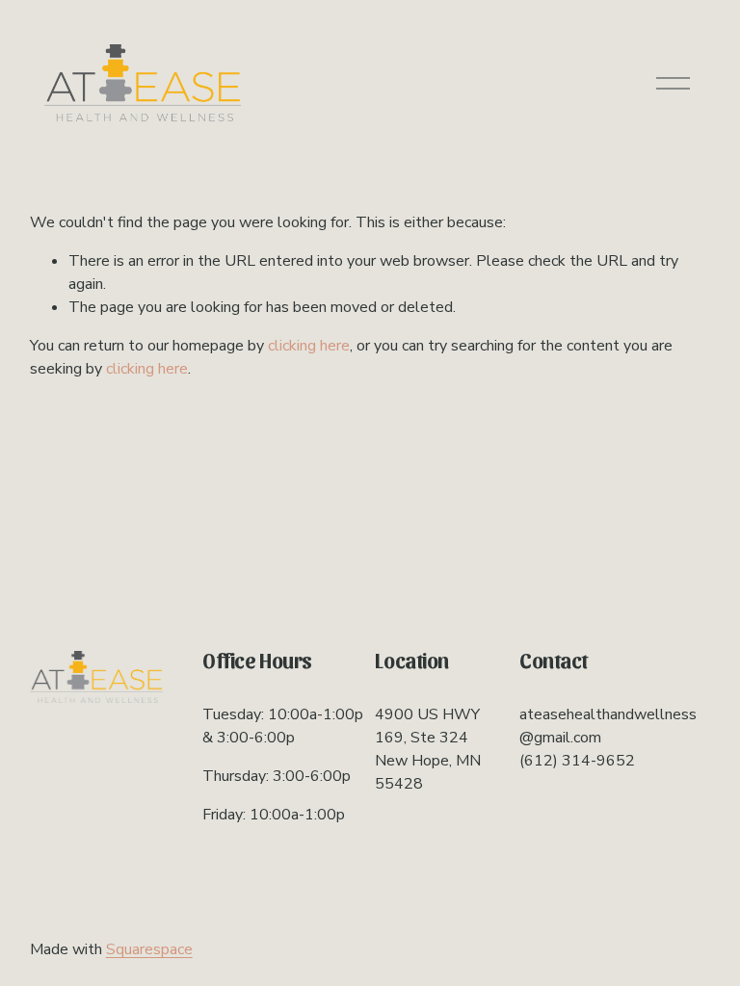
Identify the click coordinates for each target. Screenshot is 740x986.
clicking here (309, 345)
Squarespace (149, 949)
